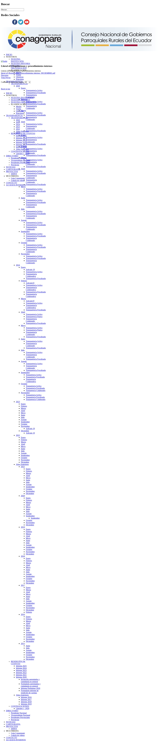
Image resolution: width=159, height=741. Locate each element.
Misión (18, 107)
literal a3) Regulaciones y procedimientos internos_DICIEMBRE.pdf (28, 73)
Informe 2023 (21, 670)
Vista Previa (5, 78)
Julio (23, 209)
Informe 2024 (21, 668)
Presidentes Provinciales (20, 717)
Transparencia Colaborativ (31, 96)
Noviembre (25, 254)
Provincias (15, 720)
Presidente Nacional (19, 713)
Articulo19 (30, 283)
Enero (23, 88)
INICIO (9, 54)
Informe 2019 (26, 704)
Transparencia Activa (34, 90)
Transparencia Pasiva (34, 317)
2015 (23, 643)
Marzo (23, 299)
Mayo (23, 187)
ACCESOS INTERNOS (16, 740)
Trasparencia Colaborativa (31, 380)
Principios (20, 79)
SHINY (14, 729)
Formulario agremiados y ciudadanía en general (30, 685)
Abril (23, 122)
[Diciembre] (4, 61)
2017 (23, 585)
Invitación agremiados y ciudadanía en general (30, 680)
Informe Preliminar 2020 (30, 688)
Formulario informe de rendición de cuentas (30, 691)
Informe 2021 (21, 675)
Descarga (4, 75)
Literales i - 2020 (22, 708)
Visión (18, 75)
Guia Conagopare (18, 733)
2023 (18, 402)
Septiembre (25, 231)
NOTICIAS (10, 722)
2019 (23, 527)
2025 (18, 122)
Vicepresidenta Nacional (20, 715)
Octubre (24, 243)
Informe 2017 (26, 699)
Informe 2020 (21, 677)
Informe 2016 (26, 697)
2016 (23, 614)
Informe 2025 (21, 666)
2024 (18, 265)
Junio (23, 198)
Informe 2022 (21, 673)
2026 (18, 86)
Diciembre (25, 431)
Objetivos (19, 77)
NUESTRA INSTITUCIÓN (17, 60)
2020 (23, 496)
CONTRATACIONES (20, 706)
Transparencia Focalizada (36, 93)
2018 (23, 556)
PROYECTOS (12, 726)
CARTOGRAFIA (13, 724)
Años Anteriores (22, 464)
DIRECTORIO (12, 711)
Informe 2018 (26, 702)
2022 (18, 435)
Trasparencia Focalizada (35, 377)
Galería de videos (18, 735)
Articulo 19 (30, 269)
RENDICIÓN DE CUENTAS (18, 662)
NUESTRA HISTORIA (20, 63)
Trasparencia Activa (33, 375)
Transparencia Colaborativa (31, 275)
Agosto (24, 220)
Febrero (24, 281)
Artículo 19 (30, 428)
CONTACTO (11, 738)
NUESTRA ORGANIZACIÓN (23, 102)
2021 (23, 467)
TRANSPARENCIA (19, 84)
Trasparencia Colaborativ (35, 390)
